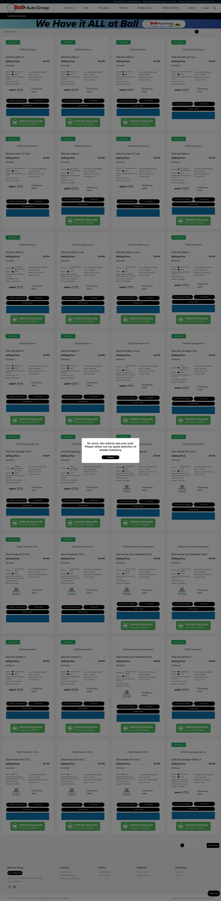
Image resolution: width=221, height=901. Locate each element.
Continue (110, 457)
